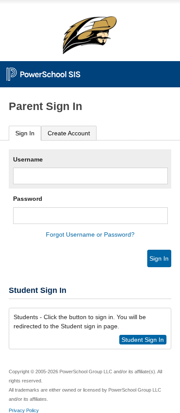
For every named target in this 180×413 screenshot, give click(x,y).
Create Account (69, 133)
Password (27, 198)
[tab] (25, 133)
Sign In (25, 133)
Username (28, 159)
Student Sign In (142, 339)
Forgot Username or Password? (90, 234)
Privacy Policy (24, 410)
